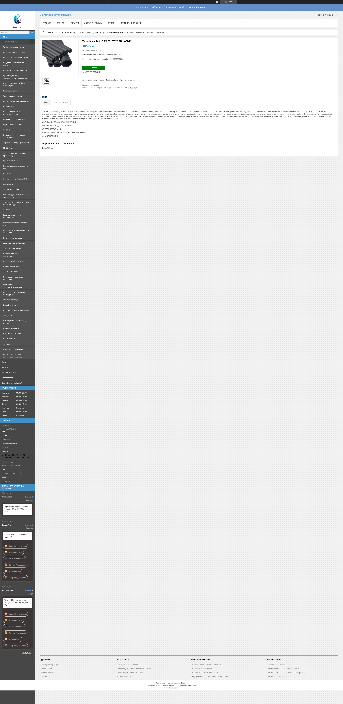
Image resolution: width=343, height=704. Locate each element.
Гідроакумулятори (11, 266)
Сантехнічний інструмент (14, 261)
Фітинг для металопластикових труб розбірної (287, 672)
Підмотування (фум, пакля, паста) (14, 321)
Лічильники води (10, 271)
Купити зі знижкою (197, 7)
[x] (46, 98)
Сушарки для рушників (13, 349)
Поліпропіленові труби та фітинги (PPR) (14, 84)
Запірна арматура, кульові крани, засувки (14, 154)
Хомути (6, 210)
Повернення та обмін (131, 23)
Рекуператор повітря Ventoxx (16, 101)
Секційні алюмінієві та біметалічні (206, 665)
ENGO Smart (8, 148)
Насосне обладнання (12, 333)
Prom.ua (184, 683)
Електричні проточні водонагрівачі (12, 216)
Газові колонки (9, 305)
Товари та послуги (9, 42)
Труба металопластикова (279, 665)
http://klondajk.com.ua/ (11, 465)
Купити (94, 67)
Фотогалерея (7, 378)
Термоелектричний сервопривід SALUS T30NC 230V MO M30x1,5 (17, 508)
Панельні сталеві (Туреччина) (205, 672)
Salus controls (9, 339)
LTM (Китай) (46, 676)
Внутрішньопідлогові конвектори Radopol (210, 676)
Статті (111, 23)
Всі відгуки (26, 652)
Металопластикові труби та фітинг (15, 223)
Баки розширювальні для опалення (14, 278)
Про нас (5, 362)
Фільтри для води (10, 300)
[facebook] (43, 98)
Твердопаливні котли (12, 96)
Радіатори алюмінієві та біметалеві (13, 63)
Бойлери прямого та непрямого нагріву (12, 113)
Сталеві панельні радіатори (15, 70)
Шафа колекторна (124, 676)
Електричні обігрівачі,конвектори (12, 285)
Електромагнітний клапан (14, 243)
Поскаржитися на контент (165, 685)
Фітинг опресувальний (277, 676)
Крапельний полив (11, 161)
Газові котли (8, 106)
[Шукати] (32, 32)
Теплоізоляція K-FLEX (116, 32)
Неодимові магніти (11, 328)
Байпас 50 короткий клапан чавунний (15, 536)
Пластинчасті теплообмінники (16, 310)
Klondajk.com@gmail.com (12, 473)
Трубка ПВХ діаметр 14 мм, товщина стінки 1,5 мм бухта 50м (16, 602)
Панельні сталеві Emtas (202, 668)
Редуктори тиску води (12, 238)
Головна (47, 23)
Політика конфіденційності (186, 685)
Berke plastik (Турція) (49, 665)
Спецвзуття (8, 344)
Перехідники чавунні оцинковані (12, 254)
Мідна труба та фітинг (12, 124)
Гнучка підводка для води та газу (15, 167)
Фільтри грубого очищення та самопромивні (16, 195)
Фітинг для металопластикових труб (283, 668)
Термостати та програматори (16, 142)
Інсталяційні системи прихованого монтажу (13, 355)
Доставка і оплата (9, 372)
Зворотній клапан (11, 189)
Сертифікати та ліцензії (12, 383)
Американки (8, 184)
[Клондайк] (17, 19)
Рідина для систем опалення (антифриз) (15, 293)
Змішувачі (7, 315)
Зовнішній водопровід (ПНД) (15, 179)
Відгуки (5, 367)
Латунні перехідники (12, 248)
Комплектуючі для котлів (14, 119)
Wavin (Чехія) (46, 668)
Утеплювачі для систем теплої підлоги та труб (16, 203)
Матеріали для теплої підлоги (15, 57)
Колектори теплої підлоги (14, 52)
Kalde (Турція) (47, 672)
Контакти (74, 23)
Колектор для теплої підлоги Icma (131, 672)
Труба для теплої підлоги (13, 47)
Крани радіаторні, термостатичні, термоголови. (16, 76)
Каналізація (8, 173)
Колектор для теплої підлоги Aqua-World (134, 668)
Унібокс (6, 130)
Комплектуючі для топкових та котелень (15, 136)
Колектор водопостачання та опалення (16, 231)
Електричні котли (10, 91)
